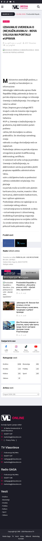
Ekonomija (31, 364)
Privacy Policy (10, 440)
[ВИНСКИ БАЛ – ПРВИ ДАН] (21, 278)
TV (13, 536)
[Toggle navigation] (2, 7)
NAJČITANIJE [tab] (31, 273)
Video (22, 536)
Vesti (17, 536)
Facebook (9, 243)
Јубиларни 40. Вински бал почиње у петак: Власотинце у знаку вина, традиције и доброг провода (27, 307)
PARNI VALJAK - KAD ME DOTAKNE (27, 257)
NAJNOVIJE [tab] (11, 273)
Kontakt (21, 539)
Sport (31, 373)
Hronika (12, 369)
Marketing (36, 536)
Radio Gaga (6, 536)
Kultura (12, 373)
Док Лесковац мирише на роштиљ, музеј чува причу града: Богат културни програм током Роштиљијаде (27, 327)
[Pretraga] (39, 7)
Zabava (11, 378)
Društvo (6, 21)
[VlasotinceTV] (21, 6)
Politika (31, 369)
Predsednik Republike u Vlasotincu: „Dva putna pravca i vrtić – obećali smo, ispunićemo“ (28, 14)
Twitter (22, 243)
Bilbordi (28, 536)
